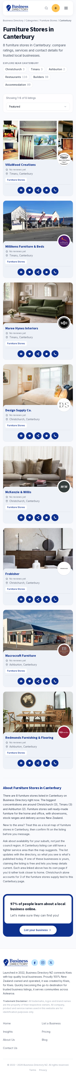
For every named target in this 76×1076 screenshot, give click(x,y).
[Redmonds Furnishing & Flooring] (64, 732)
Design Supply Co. (18, 410)
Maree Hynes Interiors (21, 328)
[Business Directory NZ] (15, 962)
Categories (32, 20)
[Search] (46, 8)
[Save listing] (29, 190)
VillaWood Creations (20, 164)
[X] (51, 962)
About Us (9, 1039)
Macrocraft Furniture (20, 655)
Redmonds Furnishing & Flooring (29, 737)
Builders (40, 76)
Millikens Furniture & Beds (24, 246)
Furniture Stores (48, 20)
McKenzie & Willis (18, 492)
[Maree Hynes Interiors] (64, 323)
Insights (8, 1031)
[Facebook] (34, 962)
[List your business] (56, 8)
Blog (44, 1039)
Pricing (46, 1031)
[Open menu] (66, 8)
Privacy (43, 1070)
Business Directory (13, 20)
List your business (36, 930)
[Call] (54, 190)
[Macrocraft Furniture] (64, 650)
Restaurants (16, 76)
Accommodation (17, 84)
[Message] (46, 190)
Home (7, 1023)
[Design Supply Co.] (64, 405)
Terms (32, 1070)
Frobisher (12, 574)
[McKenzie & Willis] (64, 486)
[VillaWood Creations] (64, 159)
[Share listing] (38, 190)
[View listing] (21, 190)
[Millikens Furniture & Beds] (64, 241)
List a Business (51, 1023)
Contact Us (10, 1048)
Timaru (37, 69)
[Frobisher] (64, 568)
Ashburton (57, 69)
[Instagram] (42, 962)
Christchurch (15, 69)
